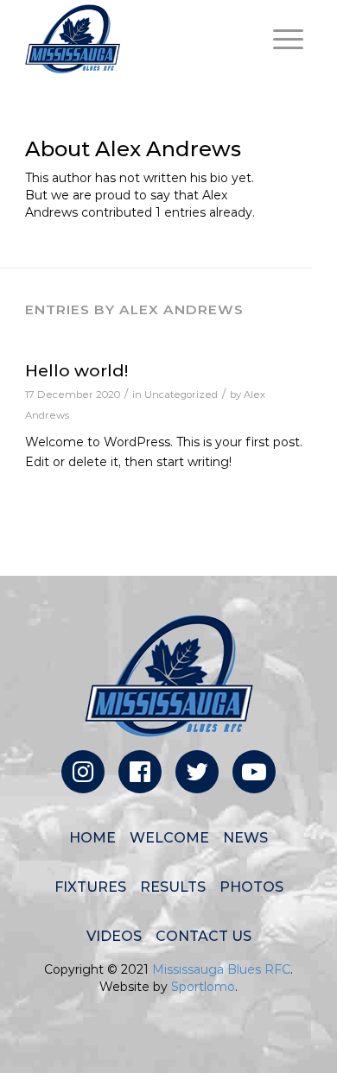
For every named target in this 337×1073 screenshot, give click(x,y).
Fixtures (90, 887)
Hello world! (76, 371)
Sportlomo (203, 986)
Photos (251, 887)
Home (92, 838)
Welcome (169, 838)
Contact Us (203, 936)
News (245, 838)
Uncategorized (181, 394)
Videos (114, 936)
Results (173, 887)
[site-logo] (139, 38)
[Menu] (279, 39)
